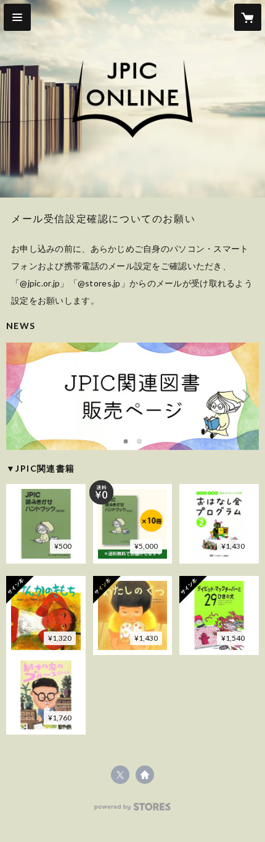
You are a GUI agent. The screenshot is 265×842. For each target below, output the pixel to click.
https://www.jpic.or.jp (145, 774)
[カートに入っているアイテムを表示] (247, 17)
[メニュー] (17, 17)
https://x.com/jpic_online (120, 774)
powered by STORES (132, 810)
